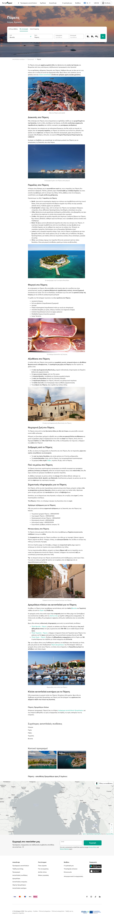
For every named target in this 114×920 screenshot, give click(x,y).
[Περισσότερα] (23, 847)
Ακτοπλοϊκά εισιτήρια (18, 59)
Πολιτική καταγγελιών (58, 911)
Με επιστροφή (24, 29)
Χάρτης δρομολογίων (19, 885)
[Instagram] (91, 896)
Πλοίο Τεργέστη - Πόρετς (40, 633)
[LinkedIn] (100, 896)
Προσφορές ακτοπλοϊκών (28, 3)
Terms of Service (64, 849)
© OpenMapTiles (97, 834)
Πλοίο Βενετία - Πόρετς (39, 626)
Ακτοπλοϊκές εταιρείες (19, 882)
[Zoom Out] (111, 831)
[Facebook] (87, 896)
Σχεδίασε (43, 3)
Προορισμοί (30, 59)
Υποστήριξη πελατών (70, 869)
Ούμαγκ (30, 727)
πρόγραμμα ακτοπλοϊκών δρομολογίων (70, 710)
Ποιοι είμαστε (42, 865)
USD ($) (96, 3)
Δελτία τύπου (42, 872)
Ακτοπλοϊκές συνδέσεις (20, 875)
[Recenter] (111, 824)
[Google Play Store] (96, 866)
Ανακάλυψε (53, 3)
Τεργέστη (31, 736)
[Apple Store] (96, 871)
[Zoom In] (111, 828)
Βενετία (74, 608)
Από (11, 35)
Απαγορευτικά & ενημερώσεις (73, 876)
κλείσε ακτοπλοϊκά (45, 75)
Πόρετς (39, 59)
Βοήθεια (78, 3)
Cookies (35, 911)
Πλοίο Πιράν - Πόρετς (39, 637)
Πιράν (42, 610)
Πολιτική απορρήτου (44, 911)
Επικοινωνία (68, 872)
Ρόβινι (49, 460)
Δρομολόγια (16, 878)
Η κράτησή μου (67, 3)
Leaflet (84, 834)
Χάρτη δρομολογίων (57, 645)
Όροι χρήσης (28, 911)
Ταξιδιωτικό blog (17, 869)
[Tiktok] (95, 896)
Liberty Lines (53, 616)
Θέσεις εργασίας (43, 875)
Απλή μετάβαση (13, 29)
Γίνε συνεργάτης (43, 869)
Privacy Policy (92, 847)
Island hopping (34, 29)
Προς (35, 35)
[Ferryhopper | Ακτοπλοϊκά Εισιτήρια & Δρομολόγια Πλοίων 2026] (7, 3)
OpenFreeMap (90, 834)
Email (62, 841)
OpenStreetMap (110, 834)
